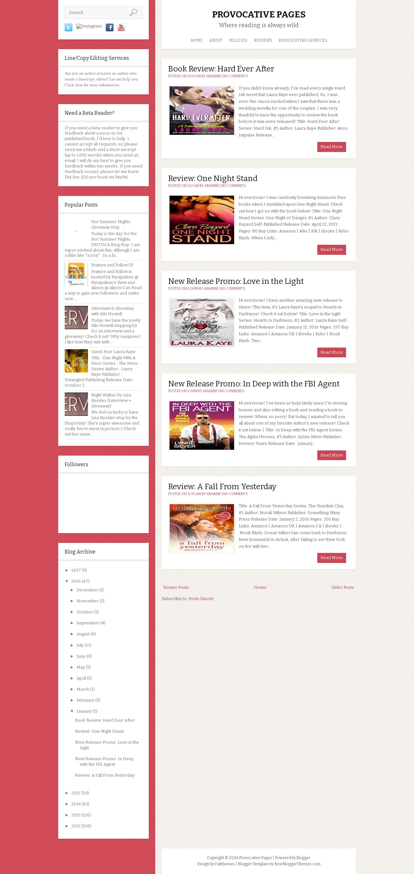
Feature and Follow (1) (112, 265)
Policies (238, 40)
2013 (76, 815)
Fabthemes (225, 864)
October (85, 612)
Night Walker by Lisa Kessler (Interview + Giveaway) (111, 400)
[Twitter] (68, 29)
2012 (76, 826)
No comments (235, 76)
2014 (76, 804)
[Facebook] (110, 29)
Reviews (263, 40)
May (81, 667)
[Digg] (121, 29)
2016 (76, 581)
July (80, 645)
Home (197, 40)
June (81, 656)
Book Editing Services (302, 40)
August (83, 633)
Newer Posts (176, 587)
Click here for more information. (92, 85)
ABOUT (216, 40)
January (84, 711)
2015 (76, 793)
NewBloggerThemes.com (297, 864)
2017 (76, 570)
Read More (332, 146)
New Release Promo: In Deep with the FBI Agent (104, 761)
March (83, 689)
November (88, 601)
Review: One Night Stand (99, 731)
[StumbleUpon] (89, 26)
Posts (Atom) (201, 598)
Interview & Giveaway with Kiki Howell (112, 311)
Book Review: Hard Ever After (105, 720)
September (88, 622)
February (85, 700)
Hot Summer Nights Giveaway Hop (110, 224)
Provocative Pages (259, 14)
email (70, 160)
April (81, 678)
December (87, 590)
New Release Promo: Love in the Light (236, 281)
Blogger (303, 858)
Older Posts (342, 587)
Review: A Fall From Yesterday (105, 775)
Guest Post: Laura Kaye (113, 351)
